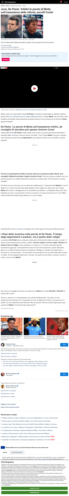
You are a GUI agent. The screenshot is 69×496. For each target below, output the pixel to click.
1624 (33, 466)
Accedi (66, 2)
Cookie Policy (7, 484)
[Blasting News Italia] (10, 2)
